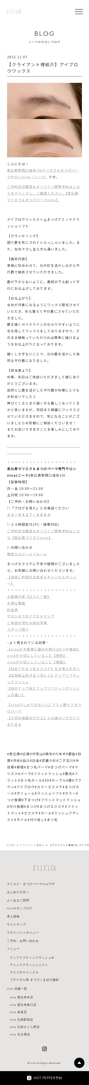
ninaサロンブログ (19, 908)
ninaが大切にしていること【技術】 (37, 655)
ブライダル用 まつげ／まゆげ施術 (34, 980)
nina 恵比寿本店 (21, 997)
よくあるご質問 (18, 900)
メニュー (13, 949)
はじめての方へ (18, 892)
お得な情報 (16, 603)
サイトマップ (16, 924)
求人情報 (13, 916)
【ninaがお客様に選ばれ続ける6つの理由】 (43, 649)
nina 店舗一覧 (17, 989)
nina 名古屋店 (20, 1034)
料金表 (12, 609)
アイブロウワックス (24, 972)
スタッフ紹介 (18, 629)
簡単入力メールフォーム (27, 553)
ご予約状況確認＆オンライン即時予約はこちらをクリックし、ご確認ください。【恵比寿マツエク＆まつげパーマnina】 (43, 193)
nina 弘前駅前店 (21, 1019)
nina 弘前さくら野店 (25, 1027)
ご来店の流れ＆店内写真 (27, 622)
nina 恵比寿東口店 (23, 1005)
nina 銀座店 (18, 1012)
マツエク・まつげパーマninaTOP (31, 884)
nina (33, 1063)
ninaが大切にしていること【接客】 (37, 662)
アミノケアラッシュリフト (29, 965)
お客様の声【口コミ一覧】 (29, 596)
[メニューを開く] (79, 11)
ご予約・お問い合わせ (23, 941)
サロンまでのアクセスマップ (30, 616)
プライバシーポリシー (23, 933)
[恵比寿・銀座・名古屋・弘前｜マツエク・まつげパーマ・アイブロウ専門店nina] (13, 11)
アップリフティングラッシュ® (32, 958)
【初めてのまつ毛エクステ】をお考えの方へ (43, 668)
